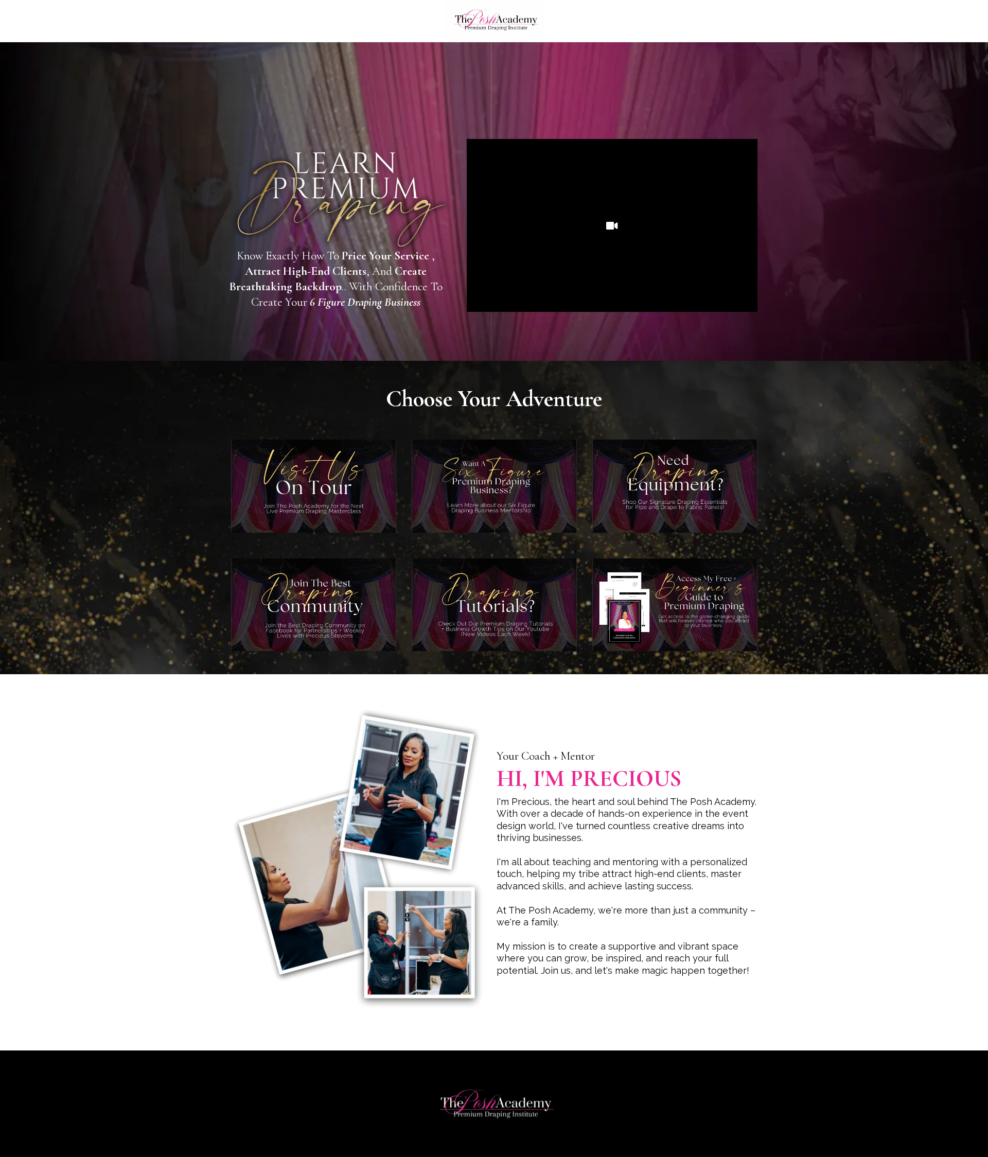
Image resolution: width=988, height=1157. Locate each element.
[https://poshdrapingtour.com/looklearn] (313, 486)
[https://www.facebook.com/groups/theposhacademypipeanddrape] (313, 605)
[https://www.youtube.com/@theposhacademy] (494, 605)
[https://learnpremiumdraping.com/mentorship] (494, 486)
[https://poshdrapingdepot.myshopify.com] (674, 486)
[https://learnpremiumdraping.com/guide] (674, 605)
